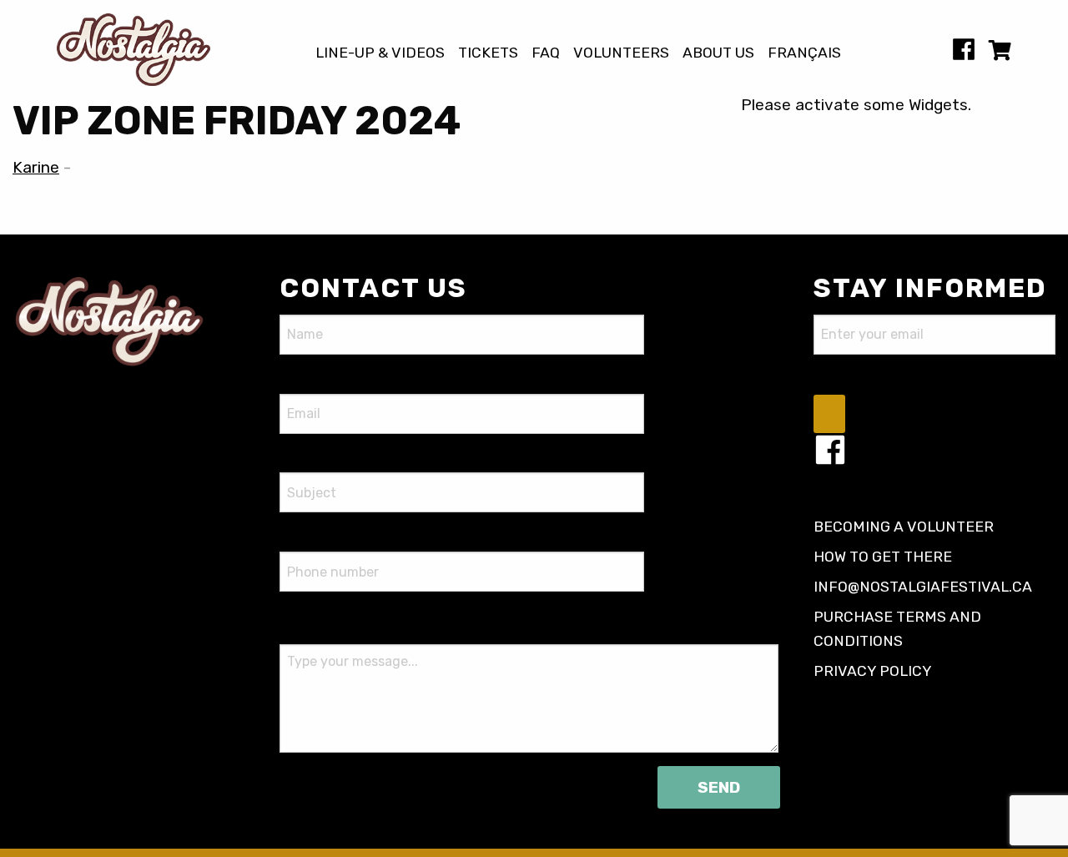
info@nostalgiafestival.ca (923, 586)
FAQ (545, 53)
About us (718, 53)
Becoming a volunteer (904, 526)
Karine (36, 167)
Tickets (488, 53)
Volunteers (621, 53)
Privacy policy (873, 671)
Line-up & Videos (380, 53)
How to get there (883, 556)
